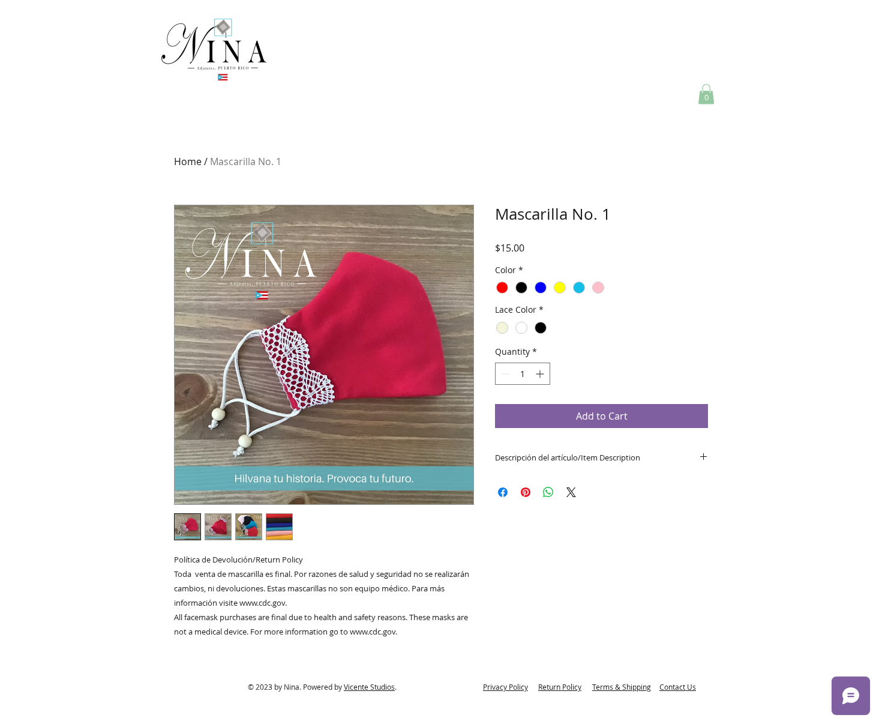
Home (188, 161)
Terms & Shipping (621, 687)
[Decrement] (504, 373)
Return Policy (559, 687)
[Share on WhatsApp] (548, 492)
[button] (706, 94)
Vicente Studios (369, 687)
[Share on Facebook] (503, 492)
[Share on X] (571, 492)
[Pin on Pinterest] (525, 492)
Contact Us (677, 687)
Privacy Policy (505, 687)
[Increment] (540, 373)
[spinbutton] (522, 373)
